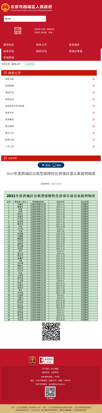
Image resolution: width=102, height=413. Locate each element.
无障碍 (37, 32)
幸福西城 (8, 57)
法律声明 (54, 372)
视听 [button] (58, 165)
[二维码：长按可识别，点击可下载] (51, 332)
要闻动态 (8, 44)
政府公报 (9, 140)
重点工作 (9, 133)
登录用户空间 (40, 29)
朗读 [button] (47, 165)
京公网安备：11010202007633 (74, 410)
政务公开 (41, 44)
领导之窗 (9, 79)
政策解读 (9, 119)
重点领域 (9, 126)
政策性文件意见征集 (14, 106)
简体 (50, 32)
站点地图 (54, 368)
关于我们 (46, 368)
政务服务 (74, 44)
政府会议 (9, 99)
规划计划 (9, 92)
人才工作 (9, 146)
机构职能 (9, 86)
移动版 (44, 32)
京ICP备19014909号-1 (49, 410)
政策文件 (9, 113)
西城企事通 (75, 51)
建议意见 (46, 372)
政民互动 (41, 51)
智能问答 (50, 29)
